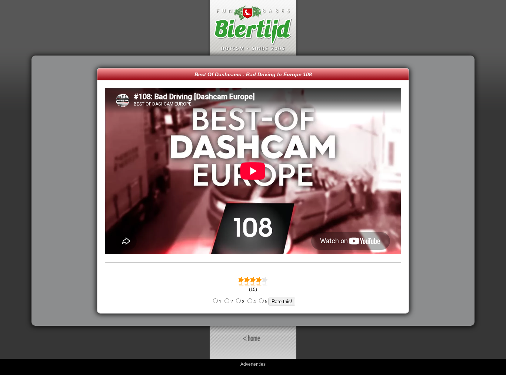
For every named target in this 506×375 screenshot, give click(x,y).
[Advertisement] (66, 191)
